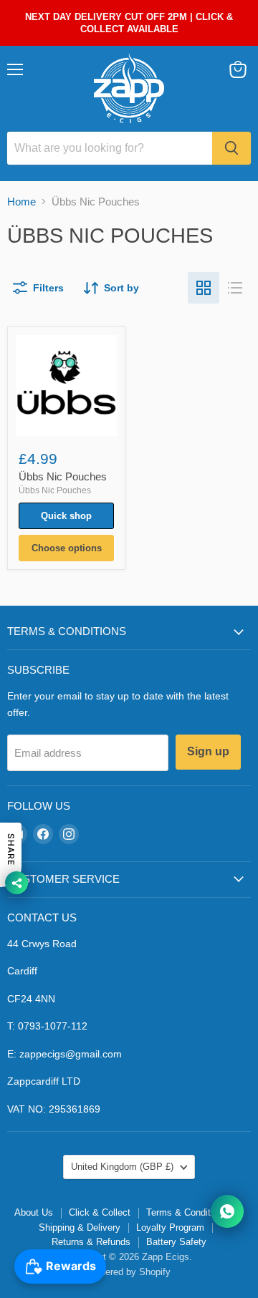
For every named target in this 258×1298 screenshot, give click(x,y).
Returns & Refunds (91, 1241)
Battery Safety (176, 1241)
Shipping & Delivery (79, 1227)
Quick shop (66, 515)
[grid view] (203, 288)
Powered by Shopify (129, 1271)
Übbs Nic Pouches (63, 476)
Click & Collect (99, 1212)
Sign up (208, 751)
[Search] (231, 148)
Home (21, 201)
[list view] (235, 288)
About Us (33, 1212)
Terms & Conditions (187, 1212)
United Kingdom (122, 1166)
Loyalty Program (170, 1227)
